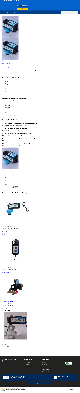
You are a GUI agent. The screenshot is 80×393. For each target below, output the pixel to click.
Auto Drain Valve (8, 67)
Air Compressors (44, 362)
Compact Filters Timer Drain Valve (9, 222)
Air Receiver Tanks (45, 367)
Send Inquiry (23, 8)
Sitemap (27, 369)
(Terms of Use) (23, 388)
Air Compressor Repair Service (47, 371)
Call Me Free (49, 383)
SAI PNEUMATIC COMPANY (12, 1)
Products (6, 66)
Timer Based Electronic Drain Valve (9, 264)
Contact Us (31, 12)
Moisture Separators (45, 369)
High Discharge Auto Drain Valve (9, 341)
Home (6, 64)
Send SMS (40, 383)
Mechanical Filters (45, 366)
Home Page (5, 12)
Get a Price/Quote (5, 74)
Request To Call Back (6, 63)
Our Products (23, 12)
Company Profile (14, 12)
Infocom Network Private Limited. (20, 389)
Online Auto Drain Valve (7, 301)
